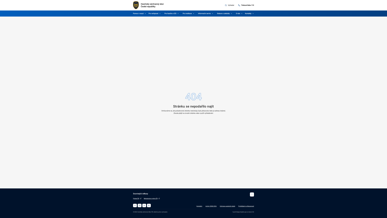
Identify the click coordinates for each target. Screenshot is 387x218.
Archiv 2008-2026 (211, 206)
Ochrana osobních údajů (227, 206)
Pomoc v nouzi (138, 13)
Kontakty (248, 13)
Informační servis (204, 13)
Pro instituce (187, 13)
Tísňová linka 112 (247, 5)
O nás (238, 13)
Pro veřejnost (153, 13)
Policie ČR (136, 198)
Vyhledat (231, 5)
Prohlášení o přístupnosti (246, 206)
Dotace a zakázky (223, 13)
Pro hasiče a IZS (170, 13)
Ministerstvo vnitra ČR (151, 198)
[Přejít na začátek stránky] (252, 194)
